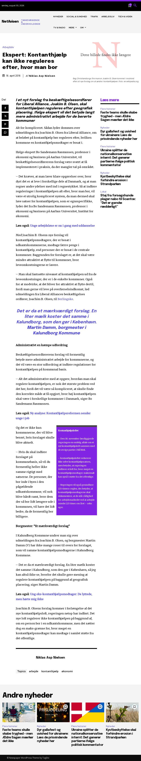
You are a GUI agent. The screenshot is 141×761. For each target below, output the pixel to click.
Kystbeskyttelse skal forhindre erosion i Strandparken (115, 180)
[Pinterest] (5, 124)
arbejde (33, 671)
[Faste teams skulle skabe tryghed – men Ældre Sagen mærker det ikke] (18, 712)
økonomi (67, 671)
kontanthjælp (49, 671)
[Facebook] (5, 108)
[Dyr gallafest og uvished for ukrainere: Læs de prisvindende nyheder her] (53, 712)
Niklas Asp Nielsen (42, 75)
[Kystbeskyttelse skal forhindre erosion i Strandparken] (122, 712)
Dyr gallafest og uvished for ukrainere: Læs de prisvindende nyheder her (118, 135)
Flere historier (107, 108)
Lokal (103, 191)
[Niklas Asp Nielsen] (24, 658)
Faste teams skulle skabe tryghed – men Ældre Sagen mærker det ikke (118, 116)
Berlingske (65, 299)
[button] (135, 5)
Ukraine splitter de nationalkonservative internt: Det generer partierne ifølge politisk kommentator (117, 158)
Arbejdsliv (8, 47)
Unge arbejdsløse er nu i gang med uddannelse (62, 225)
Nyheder (105, 127)
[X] (5, 116)
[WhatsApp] (5, 132)
